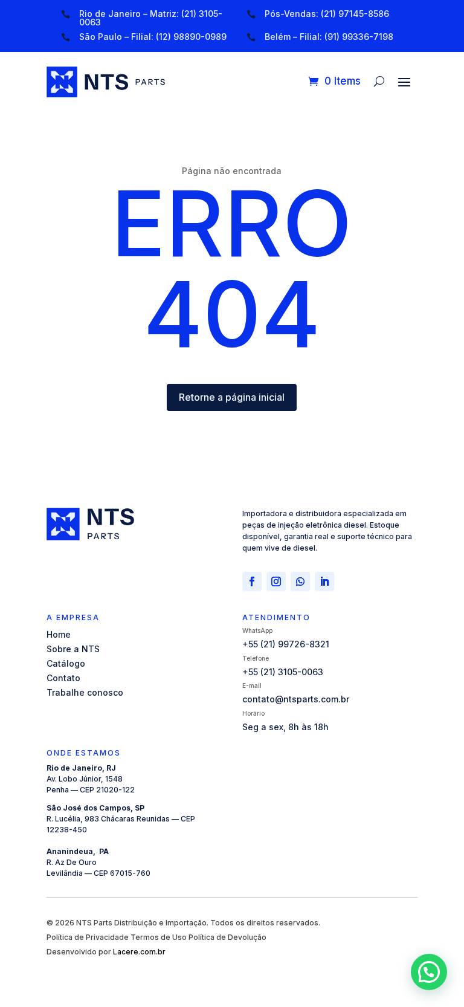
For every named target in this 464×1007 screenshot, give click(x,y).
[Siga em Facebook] (252, 581)
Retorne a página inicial (232, 397)
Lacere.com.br (139, 951)
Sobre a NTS (73, 649)
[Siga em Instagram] (276, 581)
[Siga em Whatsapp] (300, 581)
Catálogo (66, 663)
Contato (63, 678)
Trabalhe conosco (85, 692)
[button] (429, 972)
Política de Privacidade (88, 937)
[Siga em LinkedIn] (324, 581)
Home (59, 634)
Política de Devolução (227, 937)
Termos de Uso (158, 937)
